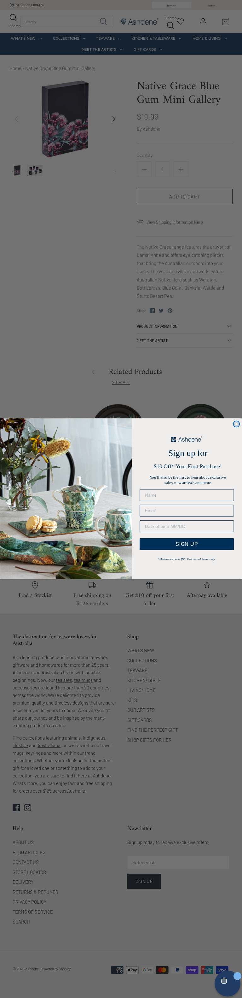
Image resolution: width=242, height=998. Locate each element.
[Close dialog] (236, 424)
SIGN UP (187, 544)
